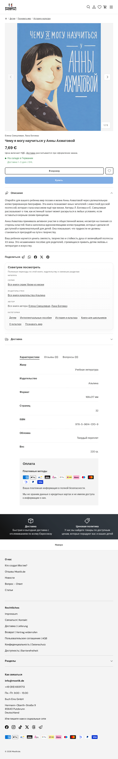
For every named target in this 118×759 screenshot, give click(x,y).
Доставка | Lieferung (16, 626)
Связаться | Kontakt (16, 620)
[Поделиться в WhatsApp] (29, 257)
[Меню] (111, 7)
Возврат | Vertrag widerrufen (21, 632)
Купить (59, 180)
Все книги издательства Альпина (26, 295)
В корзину (54, 170)
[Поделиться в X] (42, 257)
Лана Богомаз (32, 135)
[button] (105, 7)
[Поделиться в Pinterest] (48, 257)
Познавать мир (24, 18)
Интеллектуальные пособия (36, 317)
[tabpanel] (59, 408)
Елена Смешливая (14, 135)
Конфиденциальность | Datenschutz (25, 644)
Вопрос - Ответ (14, 584)
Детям (12, 18)
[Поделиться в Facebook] (35, 257)
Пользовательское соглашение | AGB (26, 638)
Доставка (30, 153)
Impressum (11, 613)
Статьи (9, 590)
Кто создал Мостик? (16, 565)
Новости (10, 577)
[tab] (29, 357)
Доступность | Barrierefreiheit (21, 650)
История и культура (42, 18)
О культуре (15, 324)
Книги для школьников (94, 317)
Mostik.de (16, 751)
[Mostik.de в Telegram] (40, 727)
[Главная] (6, 18)
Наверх (59, 544)
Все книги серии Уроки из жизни (26, 284)
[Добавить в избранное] (109, 170)
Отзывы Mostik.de (15, 571)
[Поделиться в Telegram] (23, 257)
